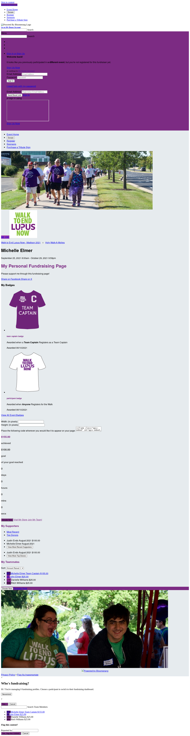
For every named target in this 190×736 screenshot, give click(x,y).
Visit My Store (20, 519)
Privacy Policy (8, 674)
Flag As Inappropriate (27, 674)
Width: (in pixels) (9, 421)
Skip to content (7, 2)
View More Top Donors (17, 556)
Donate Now (7, 520)
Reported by (6, 730)
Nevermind (6, 694)
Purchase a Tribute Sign (17, 20)
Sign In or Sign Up (16, 53)
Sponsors (11, 17)
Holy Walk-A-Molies (55, 242)
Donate (10, 12)
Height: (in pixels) (9, 424)
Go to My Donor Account (11, 27)
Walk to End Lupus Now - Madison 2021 (21, 242)
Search (30, 30)
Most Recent (13, 531)
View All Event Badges (12, 415)
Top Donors (12, 535)
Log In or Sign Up (9, 5)
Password (12, 77)
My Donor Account (26, 71)
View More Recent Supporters (20, 547)
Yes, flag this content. (11, 733)
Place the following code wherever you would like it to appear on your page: (38, 430)
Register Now (20, 588)
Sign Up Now (13, 67)
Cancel (12, 704)
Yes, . (4, 704)
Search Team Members (37, 707)
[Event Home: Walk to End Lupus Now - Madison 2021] (23, 237)
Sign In (26, 94)
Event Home (12, 9)
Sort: (3, 568)
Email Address (14, 74)
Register (10, 15)
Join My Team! (35, 519)
